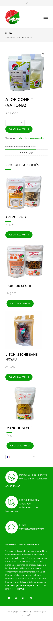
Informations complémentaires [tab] (20, 146)
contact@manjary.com (31, 528)
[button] (43, 54)
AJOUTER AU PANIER (19, 129)
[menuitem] (20, 457)
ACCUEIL (21, 37)
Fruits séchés (23, 138)
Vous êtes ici (10, 37)
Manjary (27, 611)
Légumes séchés (37, 138)
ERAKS (28, 615)
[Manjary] (24, 17)
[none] (20, 457)
